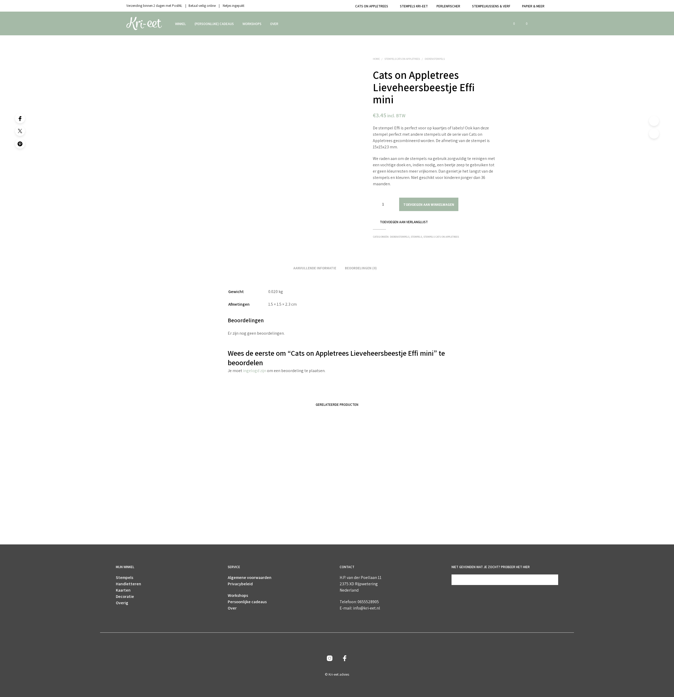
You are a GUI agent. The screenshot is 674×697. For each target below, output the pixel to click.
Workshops (251, 24)
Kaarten (123, 590)
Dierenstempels (435, 59)
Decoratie (125, 596)
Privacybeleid (240, 584)
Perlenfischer (448, 6)
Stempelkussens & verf (491, 6)
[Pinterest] (20, 144)
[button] (511, 23)
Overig (122, 603)
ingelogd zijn (254, 370)
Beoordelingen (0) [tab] (361, 268)
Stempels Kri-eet (414, 6)
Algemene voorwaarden (249, 577)
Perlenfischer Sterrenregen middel (197, 517)
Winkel (180, 24)
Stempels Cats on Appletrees (402, 59)
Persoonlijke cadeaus (247, 602)
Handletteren (128, 584)
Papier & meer (533, 6)
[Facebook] (20, 118)
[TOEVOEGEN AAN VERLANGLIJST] (211, 502)
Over (274, 24)
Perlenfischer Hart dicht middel (279, 517)
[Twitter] (20, 131)
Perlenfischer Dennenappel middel (450, 517)
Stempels (416, 236)
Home (376, 59)
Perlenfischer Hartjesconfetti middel (366, 517)
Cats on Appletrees (371, 6)
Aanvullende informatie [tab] (314, 268)
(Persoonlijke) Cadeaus (214, 24)
